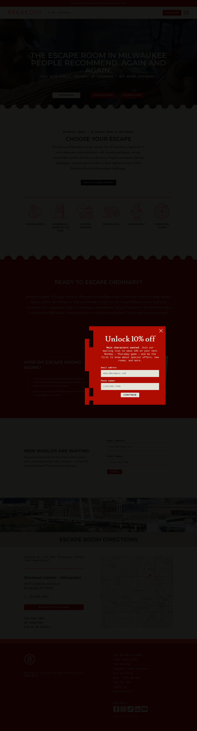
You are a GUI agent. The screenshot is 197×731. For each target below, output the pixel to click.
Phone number (108, 381)
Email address (109, 368)
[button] (161, 330)
